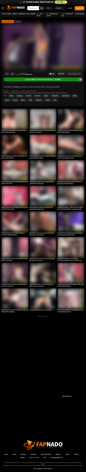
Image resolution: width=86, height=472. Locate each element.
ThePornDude (79, 14)
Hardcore (37, 96)
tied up (15, 100)
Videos (9, 14)
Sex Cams (39, 15)
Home (4, 14)
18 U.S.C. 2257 (34, 457)
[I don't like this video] (12, 74)
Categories (21, 14)
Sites (28, 14)
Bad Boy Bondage (8, 21)
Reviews (23, 454)
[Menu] (3, 8)
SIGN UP (79, 8)
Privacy (76, 454)
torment (28, 96)
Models (33, 14)
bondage (19, 96)
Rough (46, 96)
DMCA (23, 457)
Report (61, 74)
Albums (14, 14)
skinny (23, 100)
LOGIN (70, 8)
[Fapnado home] (43, 450)
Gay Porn (18, 21)
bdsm (11, 96)
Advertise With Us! (56, 457)
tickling (47, 100)
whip (30, 100)
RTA (45, 457)
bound (7, 100)
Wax (55, 100)
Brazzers (34, 454)
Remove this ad (43, 316)
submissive (65, 96)
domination (55, 96)
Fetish (74, 96)
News (14, 454)
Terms (67, 454)
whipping (38, 100)
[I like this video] (7, 74)
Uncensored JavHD (51, 15)
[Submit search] (41, 8)
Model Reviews (46, 454)
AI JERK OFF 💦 (67, 15)
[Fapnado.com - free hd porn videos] (15, 8)
